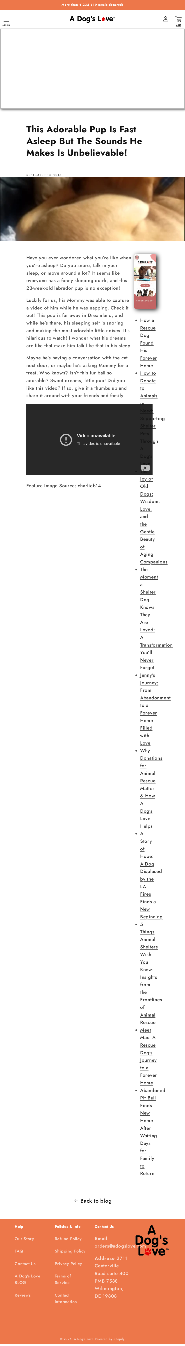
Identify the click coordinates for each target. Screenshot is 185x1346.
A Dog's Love (84, 1339)
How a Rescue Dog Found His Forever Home (148, 343)
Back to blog (96, 1201)
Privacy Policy (68, 1264)
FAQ (19, 1251)
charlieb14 (89, 485)
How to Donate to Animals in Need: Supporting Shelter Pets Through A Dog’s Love (152, 418)
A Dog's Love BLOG (27, 1279)
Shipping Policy (70, 1251)
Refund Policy (68, 1239)
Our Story (24, 1239)
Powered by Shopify (110, 1339)
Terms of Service (63, 1279)
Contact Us (25, 1264)
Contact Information (66, 1298)
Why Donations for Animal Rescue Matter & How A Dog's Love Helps (151, 788)
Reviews (23, 1295)
